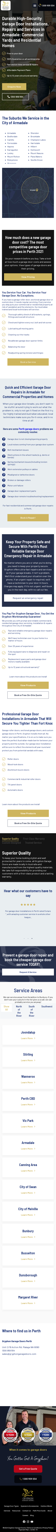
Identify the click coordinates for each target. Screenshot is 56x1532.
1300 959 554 (17, 96)
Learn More (27, 1038)
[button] (35, 5)
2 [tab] (28, 938)
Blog (32, 1515)
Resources (16, 1511)
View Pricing (28, 276)
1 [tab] (24, 938)
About (50, 1511)
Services (7, 1511)
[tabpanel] (28, 916)
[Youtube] (32, 1521)
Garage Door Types (11, 1506)
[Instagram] (28, 1521)
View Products (28, 685)
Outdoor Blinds (46, 1506)
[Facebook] (24, 1521)
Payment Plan (24, 1530)
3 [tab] (32, 938)
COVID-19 (33, 1530)
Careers (25, 1515)
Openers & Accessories (30, 1506)
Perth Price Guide (39, 1511)
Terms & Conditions (34, 1528)
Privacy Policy (48, 1528)
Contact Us (26, 1511)
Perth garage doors (29, 428)
